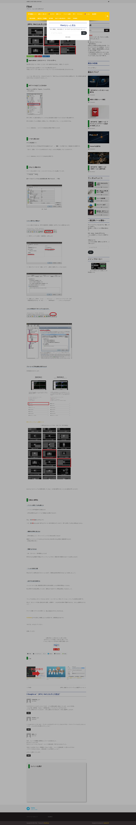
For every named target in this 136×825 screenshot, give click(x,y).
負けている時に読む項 (60, 18)
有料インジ (58, 14)
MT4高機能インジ (32, 14)
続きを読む (68, 37)
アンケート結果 (67, 14)
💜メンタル (87, 14)
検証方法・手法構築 (42, 18)
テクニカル (79, 14)
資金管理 (94, 14)
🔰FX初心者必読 (31, 18)
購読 (84, 33)
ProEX (69, 18)
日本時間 (75, 18)
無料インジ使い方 (42, 14)
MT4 (74, 14)
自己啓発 (51, 18)
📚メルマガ (51, 14)
